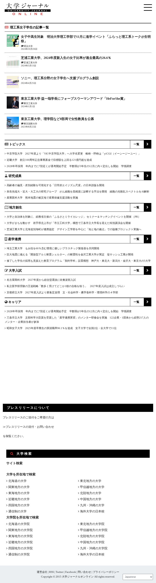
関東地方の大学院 (20, 530)
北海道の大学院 (19, 524)
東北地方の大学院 (92, 524)
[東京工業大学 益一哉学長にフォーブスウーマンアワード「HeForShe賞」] (13, 103)
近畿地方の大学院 (20, 542)
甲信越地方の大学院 (93, 530)
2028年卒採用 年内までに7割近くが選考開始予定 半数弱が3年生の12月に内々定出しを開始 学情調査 (69, 166)
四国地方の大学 (19, 505)
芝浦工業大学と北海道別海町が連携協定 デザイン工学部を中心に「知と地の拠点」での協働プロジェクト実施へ (74, 229)
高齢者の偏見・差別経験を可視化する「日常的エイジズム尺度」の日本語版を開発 (55, 185)
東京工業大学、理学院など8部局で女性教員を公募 (57, 119)
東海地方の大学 (19, 493)
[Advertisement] (33, 370)
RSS (51, 571)
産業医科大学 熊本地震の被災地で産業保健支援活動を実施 (42, 197)
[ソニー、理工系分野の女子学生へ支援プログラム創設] (13, 83)
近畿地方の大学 (19, 499)
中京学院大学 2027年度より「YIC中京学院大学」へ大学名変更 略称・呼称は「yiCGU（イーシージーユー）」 (74, 153)
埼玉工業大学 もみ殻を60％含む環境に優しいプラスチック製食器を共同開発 (53, 248)
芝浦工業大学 (30, 62)
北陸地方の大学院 (92, 536)
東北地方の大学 (90, 481)
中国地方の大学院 (92, 542)
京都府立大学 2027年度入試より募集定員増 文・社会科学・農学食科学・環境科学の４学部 (62, 292)
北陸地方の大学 (90, 493)
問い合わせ (84, 571)
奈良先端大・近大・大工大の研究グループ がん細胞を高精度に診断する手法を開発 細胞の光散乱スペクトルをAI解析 (78, 191)
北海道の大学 (17, 481)
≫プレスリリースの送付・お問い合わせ (28, 426)
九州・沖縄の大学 (92, 505)
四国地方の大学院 (20, 548)
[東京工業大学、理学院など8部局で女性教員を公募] (13, 123)
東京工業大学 (30, 103)
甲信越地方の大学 (92, 487)
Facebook (70, 571)
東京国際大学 (30, 123)
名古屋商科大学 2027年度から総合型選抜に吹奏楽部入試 (41, 279)
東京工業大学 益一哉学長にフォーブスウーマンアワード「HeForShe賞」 (74, 98)
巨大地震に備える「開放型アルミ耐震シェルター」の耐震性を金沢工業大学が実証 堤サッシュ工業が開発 (70, 254)
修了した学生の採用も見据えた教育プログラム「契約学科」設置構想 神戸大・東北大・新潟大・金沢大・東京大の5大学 (79, 260)
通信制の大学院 (19, 554)
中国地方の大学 (90, 499)
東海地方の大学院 (20, 536)
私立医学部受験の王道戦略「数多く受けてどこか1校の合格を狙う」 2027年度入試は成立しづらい (66, 286)
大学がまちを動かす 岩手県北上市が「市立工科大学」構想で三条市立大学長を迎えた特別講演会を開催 (69, 223)
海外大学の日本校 (92, 511)
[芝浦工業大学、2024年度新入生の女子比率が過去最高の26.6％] (13, 62)
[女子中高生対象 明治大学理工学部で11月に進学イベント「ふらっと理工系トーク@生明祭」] (13, 41)
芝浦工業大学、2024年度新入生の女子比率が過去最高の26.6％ (66, 57)
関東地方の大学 (19, 487)
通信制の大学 (17, 511)
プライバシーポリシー (106, 571)
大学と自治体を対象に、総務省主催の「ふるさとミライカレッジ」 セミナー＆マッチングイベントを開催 (69, 216)
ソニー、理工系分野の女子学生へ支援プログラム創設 (60, 78)
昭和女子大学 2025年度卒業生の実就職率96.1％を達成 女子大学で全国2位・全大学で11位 (62, 328)
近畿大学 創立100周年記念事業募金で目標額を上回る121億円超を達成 (49, 159)
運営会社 (42, 571)
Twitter (59, 571)
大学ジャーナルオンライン (78, 576)
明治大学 (28, 46)
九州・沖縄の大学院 (93, 548)
